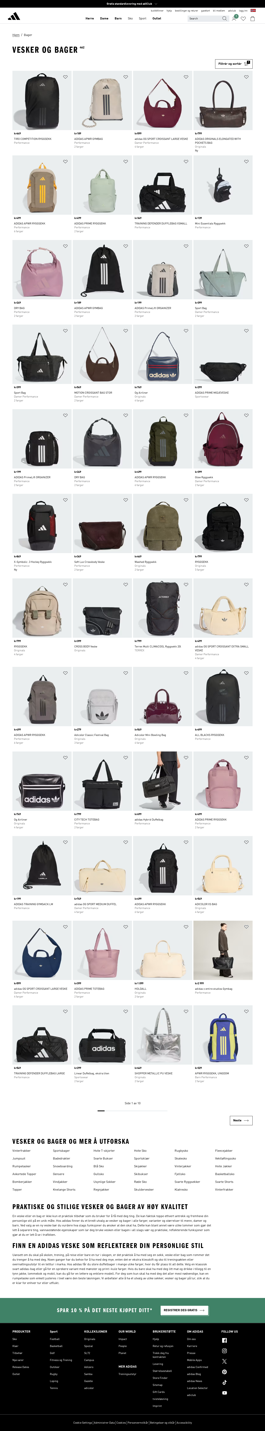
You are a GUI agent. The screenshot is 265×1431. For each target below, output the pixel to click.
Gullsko (99, 1174)
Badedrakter (61, 1158)
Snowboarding (63, 1166)
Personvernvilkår (138, 1422)
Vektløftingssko (225, 1158)
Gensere (58, 1174)
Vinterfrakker (21, 1151)
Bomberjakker (22, 1182)
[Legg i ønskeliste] (65, 77)
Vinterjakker (183, 1166)
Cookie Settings (82, 1422)
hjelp (169, 11)
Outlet (156, 18)
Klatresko (181, 1189)
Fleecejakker (224, 1151)
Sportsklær (142, 1158)
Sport (142, 18)
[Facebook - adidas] (237, 1341)
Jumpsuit (18, 1158)
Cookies (121, 1422)
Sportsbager (61, 1151)
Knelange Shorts (64, 1189)
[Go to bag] (252, 18)
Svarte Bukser (103, 1158)
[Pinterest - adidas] (237, 1372)
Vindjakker (60, 1182)
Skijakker (140, 1166)
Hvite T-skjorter (104, 1151)
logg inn (243, 11)
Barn (118, 18)
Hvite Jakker (223, 1166)
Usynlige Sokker (105, 1182)
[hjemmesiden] (14, 16)
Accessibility (184, 1422)
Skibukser (141, 1174)
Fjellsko (180, 1174)
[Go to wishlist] (243, 18)
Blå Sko (99, 1166)
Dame (104, 18)
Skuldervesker (144, 1189)
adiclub (232, 11)
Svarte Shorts (224, 1182)
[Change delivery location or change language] (253, 11)
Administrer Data (104, 1422)
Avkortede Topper (24, 1174)
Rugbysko (181, 1151)
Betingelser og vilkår (162, 1422)
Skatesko (181, 1158)
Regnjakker (101, 1189)
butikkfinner (157, 11)
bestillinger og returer (186, 11)
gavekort (205, 11)
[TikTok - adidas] (237, 1383)
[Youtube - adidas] (237, 1393)
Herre (90, 18)
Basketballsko (224, 1174)
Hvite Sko (140, 1151)
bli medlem (219, 11)
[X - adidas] (237, 1362)
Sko (130, 18)
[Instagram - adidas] (237, 1351)
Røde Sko (140, 1182)
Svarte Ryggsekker (187, 1182)
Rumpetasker (21, 1166)
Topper (17, 1189)
